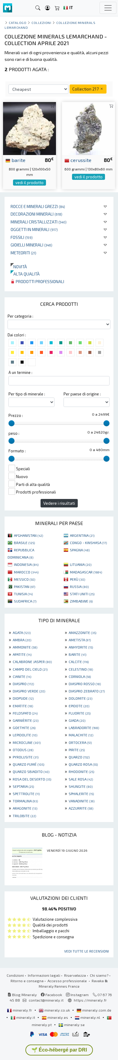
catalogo (17, 23)
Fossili (22, 237)
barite (17, 160)
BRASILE (24, 542)
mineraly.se (74, 1024)
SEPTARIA (23, 786)
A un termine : (20, 372)
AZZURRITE (81, 808)
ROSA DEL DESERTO (32, 779)
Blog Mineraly (24, 994)
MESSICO (24, 579)
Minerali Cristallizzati (39, 221)
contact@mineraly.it (46, 1000)
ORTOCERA (80, 742)
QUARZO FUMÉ (28, 764)
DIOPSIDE (23, 698)
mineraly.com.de (96, 1010)
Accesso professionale (68, 981)
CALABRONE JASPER (32, 661)
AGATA (22, 632)
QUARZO (79, 757)
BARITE (77, 654)
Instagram (79, 994)
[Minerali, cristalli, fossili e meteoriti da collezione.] (7, 8)
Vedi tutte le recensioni (86, 951)
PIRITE (77, 750)
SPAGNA (80, 550)
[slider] (11, 423)
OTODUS (23, 750)
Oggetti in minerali (34, 229)
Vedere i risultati (59, 503)
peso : (13, 433)
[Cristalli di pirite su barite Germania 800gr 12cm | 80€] (29, 127)
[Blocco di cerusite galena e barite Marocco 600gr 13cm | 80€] (88, 127)
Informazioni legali (44, 975)
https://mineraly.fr (90, 1000)
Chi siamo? (99, 975)
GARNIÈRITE (25, 720)
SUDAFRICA (25, 601)
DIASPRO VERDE (29, 691)
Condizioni (15, 975)
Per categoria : (20, 316)
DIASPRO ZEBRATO (87, 691)
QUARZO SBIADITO (31, 771)
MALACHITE (81, 735)
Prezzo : (15, 415)
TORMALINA (25, 801)
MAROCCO (26, 572)
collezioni (41, 23)
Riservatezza (75, 975)
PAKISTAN (24, 586)
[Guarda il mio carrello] (57, 8)
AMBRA (22, 640)
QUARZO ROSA (83, 764)
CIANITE (22, 676)
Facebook (53, 994)
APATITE (22, 654)
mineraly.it (25, 1017)
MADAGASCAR (86, 572)
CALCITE (79, 661)
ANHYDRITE (81, 647)
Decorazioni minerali (36, 213)
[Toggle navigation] (108, 8)
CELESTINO (81, 669)
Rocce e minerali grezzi (38, 206)
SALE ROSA (81, 779)
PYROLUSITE (25, 757)
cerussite (80, 160)
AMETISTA (80, 640)
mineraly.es (58, 1017)
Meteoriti (23, 252)
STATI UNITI (82, 594)
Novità (19, 266)
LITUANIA (80, 564)
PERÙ (77, 579)
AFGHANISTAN (28, 535)
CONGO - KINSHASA (88, 542)
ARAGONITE (25, 808)
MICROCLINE (27, 742)
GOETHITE (24, 727)
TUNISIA (23, 594)
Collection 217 (86, 88)
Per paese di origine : (82, 393)
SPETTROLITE (26, 793)
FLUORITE (79, 713)
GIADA (77, 720)
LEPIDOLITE (25, 735)
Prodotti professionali (39, 281)
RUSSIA (79, 586)
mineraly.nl (90, 1017)
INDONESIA (26, 564)
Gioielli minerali (31, 244)
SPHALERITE (81, 793)
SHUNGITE (81, 786)
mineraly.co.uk (57, 1010)
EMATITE (23, 706)
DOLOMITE (80, 698)
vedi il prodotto (29, 182)
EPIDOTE (79, 706)
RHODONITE (81, 771)
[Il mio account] (47, 8)
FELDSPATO (25, 713)
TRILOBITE (24, 816)
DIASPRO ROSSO (85, 684)
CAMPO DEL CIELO (30, 669)
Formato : (17, 450)
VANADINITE (81, 801)
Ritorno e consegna (27, 981)
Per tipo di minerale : (26, 393)
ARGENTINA (82, 535)
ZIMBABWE (81, 601)
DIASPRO (23, 684)
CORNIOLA (80, 676)
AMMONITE (25, 647)
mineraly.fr (22, 1010)
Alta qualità (25, 273)
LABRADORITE (84, 727)
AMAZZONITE (82, 632)
